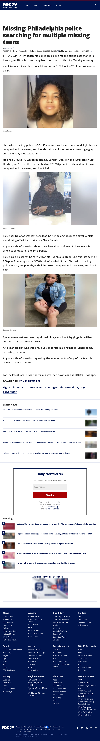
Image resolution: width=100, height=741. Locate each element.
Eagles (5, 655)
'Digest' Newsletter (60, 622)
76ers (5, 664)
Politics (82, 612)
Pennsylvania (8, 622)
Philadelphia (23, 51)
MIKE (80, 649)
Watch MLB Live (84, 691)
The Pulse (82, 670)
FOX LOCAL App (34, 680)
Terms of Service (52, 509)
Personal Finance (9, 688)
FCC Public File (58, 686)
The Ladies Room (85, 667)
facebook (78, 728)
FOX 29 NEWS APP (30, 381)
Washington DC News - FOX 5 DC (37, 694)
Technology (7, 691)
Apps (55, 680)
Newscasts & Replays (36, 652)
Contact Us (57, 683)
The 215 (81, 664)
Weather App (33, 636)
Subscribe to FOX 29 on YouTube (47, 576)
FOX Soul (31, 664)
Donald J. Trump (84, 622)
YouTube (31, 667)
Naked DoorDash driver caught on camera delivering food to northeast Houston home (36, 453)
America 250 (8, 616)
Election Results (84, 619)
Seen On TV (57, 634)
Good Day (58, 612)
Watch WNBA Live (85, 712)
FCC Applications (59, 688)
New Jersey (7, 625)
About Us (58, 676)
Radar (30, 627)
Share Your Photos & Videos (61, 665)
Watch (31, 646)
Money (6, 676)
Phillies (5, 661)
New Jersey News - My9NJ (35, 684)
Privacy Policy (52, 506)
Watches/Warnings (35, 633)
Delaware (6, 628)
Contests (56, 649)
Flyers (5, 658)
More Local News (10, 631)
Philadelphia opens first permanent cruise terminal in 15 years (46, 563)
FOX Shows (57, 652)
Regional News (36, 676)
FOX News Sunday (10, 640)
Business (6, 680)
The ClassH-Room (60, 655)
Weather (32, 612)
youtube (91, 728)
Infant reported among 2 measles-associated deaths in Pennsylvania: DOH (51, 553)
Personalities (58, 694)
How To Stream (34, 649)
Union (5, 667)
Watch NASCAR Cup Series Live (86, 695)
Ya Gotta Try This (60, 631)
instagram (87, 728)
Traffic (55, 625)
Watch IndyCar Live (85, 699)
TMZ (55, 658)
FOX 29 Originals (87, 646)
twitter (82, 728)
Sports (6, 646)
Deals (5, 686)
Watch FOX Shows (60, 661)
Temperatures (33, 630)
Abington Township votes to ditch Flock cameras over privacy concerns (30, 409)
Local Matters (33, 670)
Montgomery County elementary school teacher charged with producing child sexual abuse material (42, 442)
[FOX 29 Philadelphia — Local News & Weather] (11, 5)
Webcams (32, 661)
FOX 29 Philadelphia (10, 51)
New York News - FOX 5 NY (37, 689)
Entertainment (61, 646)
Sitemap (56, 703)
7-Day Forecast (34, 616)
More (58, 5)
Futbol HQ (7, 652)
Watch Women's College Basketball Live (87, 708)
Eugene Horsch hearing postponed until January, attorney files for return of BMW (55, 534)
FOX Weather (33, 624)
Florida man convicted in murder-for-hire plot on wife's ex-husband (29, 431)
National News (9, 634)
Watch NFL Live (84, 683)
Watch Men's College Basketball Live (86, 703)
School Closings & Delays (35, 620)
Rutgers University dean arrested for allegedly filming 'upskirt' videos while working (56, 524)
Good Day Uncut (59, 637)
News (6, 612)
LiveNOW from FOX (36, 655)
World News (8, 637)
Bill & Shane (82, 658)
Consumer (7, 683)
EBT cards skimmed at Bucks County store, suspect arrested (45, 543)
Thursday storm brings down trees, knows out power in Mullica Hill (29, 420)
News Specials (33, 658)
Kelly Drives (82, 661)
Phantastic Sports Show (12, 649)
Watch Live (57, 628)
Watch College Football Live (87, 687)
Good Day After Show (61, 616)
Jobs (54, 700)
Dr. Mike (56, 640)
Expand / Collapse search (95, 5)
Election (81, 616)
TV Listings (57, 697)
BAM (80, 652)
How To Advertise (60, 691)
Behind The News (85, 655)
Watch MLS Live (84, 715)
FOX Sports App (9, 670)
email (96, 728)
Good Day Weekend (61, 619)
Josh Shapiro (83, 625)
